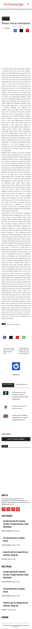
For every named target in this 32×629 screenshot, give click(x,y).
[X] (21, 30)
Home (4, 12)
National (4, 559)
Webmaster (7, 28)
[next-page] (9, 427)
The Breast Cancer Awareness (13, 324)
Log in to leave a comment (16, 439)
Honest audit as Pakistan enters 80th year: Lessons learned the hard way (20, 418)
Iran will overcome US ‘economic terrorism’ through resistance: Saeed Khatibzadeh (20, 396)
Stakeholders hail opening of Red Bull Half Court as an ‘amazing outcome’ (23, 351)
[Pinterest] (27, 30)
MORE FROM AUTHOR (21, 384)
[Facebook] (15, 30)
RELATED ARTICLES (8, 384)
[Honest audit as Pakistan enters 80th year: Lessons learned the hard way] (6, 416)
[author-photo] (16, 366)
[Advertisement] (16, 50)
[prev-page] (4, 427)
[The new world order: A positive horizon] (6, 407)
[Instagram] (8, 509)
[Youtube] (18, 509)
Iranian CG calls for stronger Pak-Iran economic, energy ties (15, 553)
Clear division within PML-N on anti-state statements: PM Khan (8, 351)
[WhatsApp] (24, 337)
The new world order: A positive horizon (19, 407)
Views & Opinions (15, 12)
